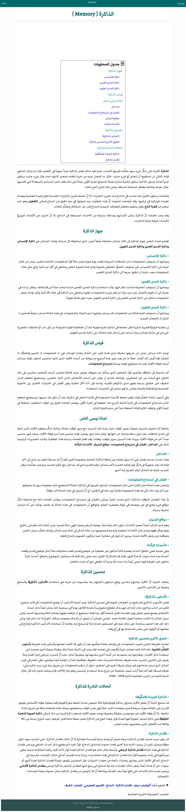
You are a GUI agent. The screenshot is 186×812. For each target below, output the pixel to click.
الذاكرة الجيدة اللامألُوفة (107, 154)
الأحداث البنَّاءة (111, 124)
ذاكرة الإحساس (111, 77)
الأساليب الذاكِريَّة (110, 136)
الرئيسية (181, 3)
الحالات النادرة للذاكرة (109, 148)
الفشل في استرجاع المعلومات (103, 112)
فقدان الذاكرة (124, 785)
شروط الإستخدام (93, 803)
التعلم (78, 785)
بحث (4, 3)
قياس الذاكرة (115, 94)
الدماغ (110, 785)
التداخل (115, 107)
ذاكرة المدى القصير (109, 83)
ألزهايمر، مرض (142, 785)
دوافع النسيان (112, 118)
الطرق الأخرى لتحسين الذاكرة (104, 142)
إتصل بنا (75, 803)
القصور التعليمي (94, 785)
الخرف (68, 785)
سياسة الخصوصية (107, 803)
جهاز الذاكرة (115, 71)
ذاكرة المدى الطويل (109, 88)
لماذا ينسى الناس (112, 101)
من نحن (82, 803)
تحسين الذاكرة (113, 130)
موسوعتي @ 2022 (93, 807)
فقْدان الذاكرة (112, 160)
